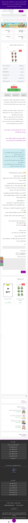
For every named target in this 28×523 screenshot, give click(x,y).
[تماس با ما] (2, 521)
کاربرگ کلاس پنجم (13, 492)
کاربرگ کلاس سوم (13, 487)
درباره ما (8, 517)
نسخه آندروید (14, 508)
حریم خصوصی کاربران (22, 517)
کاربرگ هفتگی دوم (13, 449)
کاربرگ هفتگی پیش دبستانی (13, 444)
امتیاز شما (23, 250)
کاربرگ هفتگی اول (13, 447)
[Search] (2, 15)
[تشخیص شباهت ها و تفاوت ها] (20, 290)
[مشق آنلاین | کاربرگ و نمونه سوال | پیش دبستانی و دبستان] (7, 11)
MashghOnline (6, 71)
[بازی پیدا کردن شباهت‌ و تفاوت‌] (14, 56)
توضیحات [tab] (23, 95)
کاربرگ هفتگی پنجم (13, 456)
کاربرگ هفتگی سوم (13, 451)
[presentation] (2, 337)
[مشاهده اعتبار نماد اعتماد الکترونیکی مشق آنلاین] (14, 471)
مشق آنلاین (24, 19)
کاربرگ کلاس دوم (13, 485)
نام (25, 244)
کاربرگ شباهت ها (18, 19)
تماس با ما (4, 517)
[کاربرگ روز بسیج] (8, 290)
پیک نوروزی (13, 458)
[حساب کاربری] (25, 521)
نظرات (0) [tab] (7, 95)
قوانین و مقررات (14, 517)
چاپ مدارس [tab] (15, 95)
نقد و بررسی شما (21, 256)
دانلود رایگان (12, 90)
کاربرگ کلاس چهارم (13, 490)
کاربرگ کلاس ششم (13, 494)
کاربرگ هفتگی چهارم (13, 453)
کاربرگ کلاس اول (13, 483)
